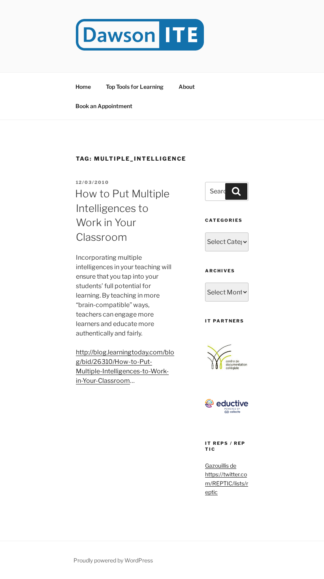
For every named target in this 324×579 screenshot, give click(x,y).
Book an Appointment (103, 106)
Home (83, 86)
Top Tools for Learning (135, 86)
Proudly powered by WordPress (113, 560)
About (187, 86)
